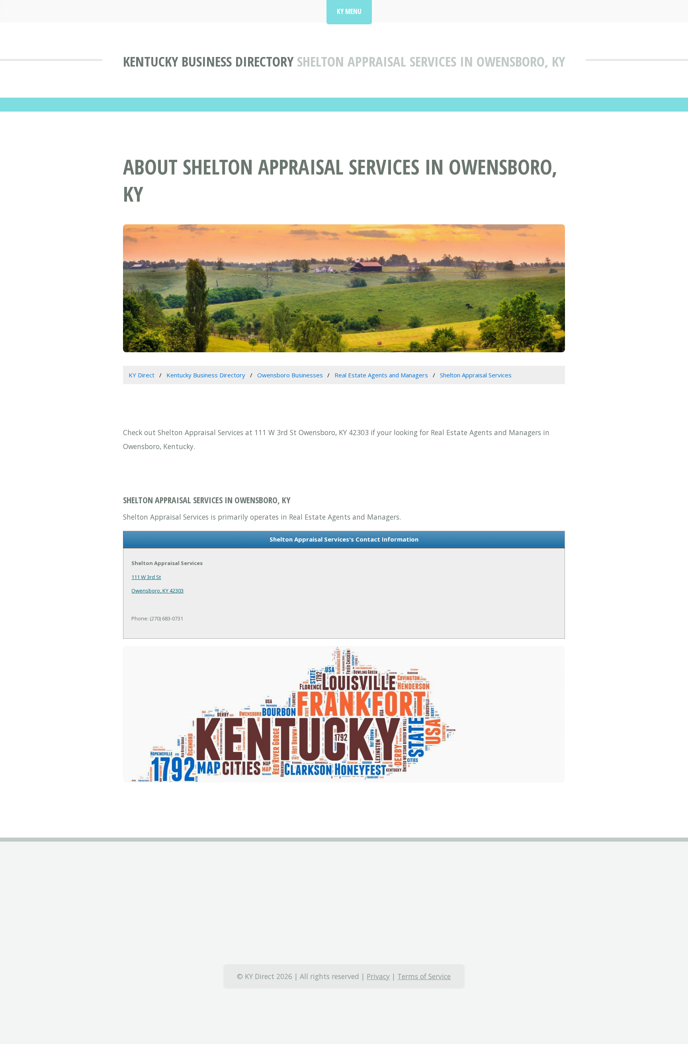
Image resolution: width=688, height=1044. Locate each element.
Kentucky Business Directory (208, 61)
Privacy (378, 976)
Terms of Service (424, 976)
